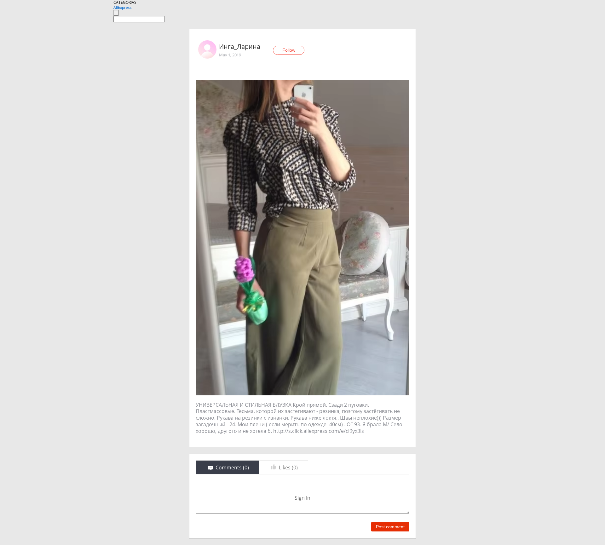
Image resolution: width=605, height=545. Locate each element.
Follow (288, 50)
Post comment (390, 526)
